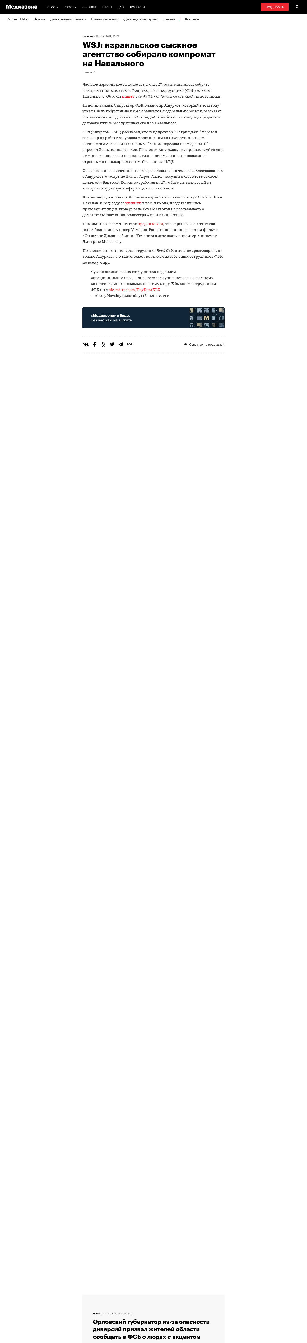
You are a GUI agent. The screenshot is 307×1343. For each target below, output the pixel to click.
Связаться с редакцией (207, 343)
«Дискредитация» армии (140, 18)
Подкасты (137, 7)
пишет (128, 96)
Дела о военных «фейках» (68, 18)
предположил (150, 224)
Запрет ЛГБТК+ (18, 18)
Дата (121, 7)
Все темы (192, 19)
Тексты (107, 7)
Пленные (168, 18)
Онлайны (89, 7)
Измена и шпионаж (104, 18)
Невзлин (39, 18)
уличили (133, 203)
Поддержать (275, 7)
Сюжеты (71, 7)
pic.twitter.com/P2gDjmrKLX (134, 290)
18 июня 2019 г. (156, 296)
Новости (52, 7)
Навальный (88, 72)
